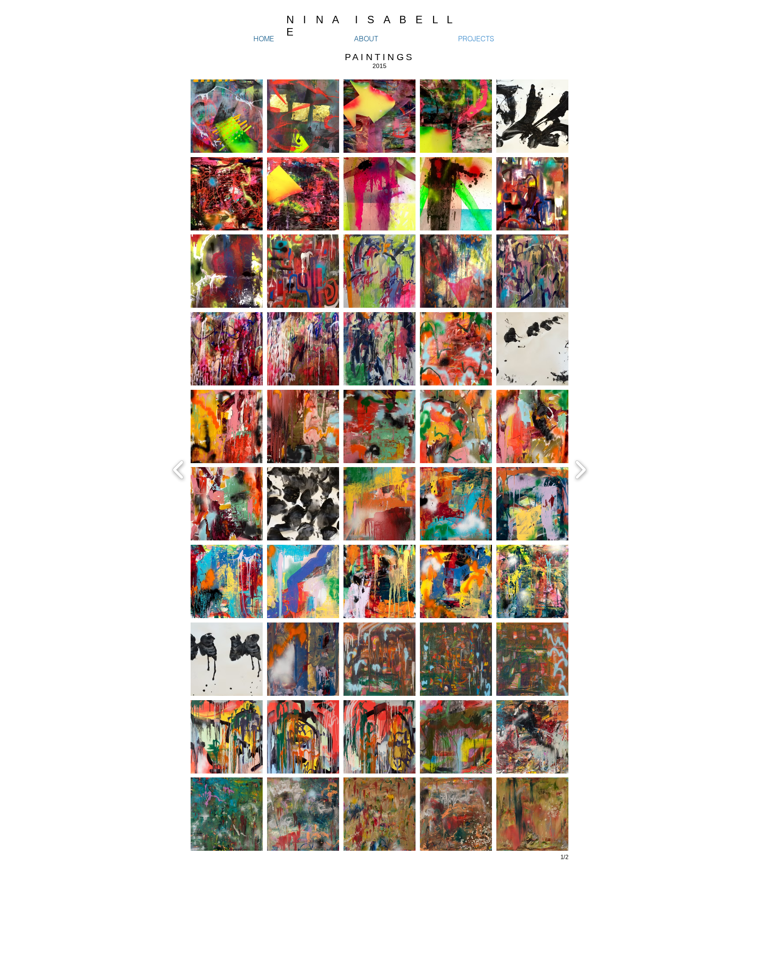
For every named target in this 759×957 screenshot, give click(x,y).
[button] (227, 116)
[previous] (178, 468)
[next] (580, 468)
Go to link (511, 145)
